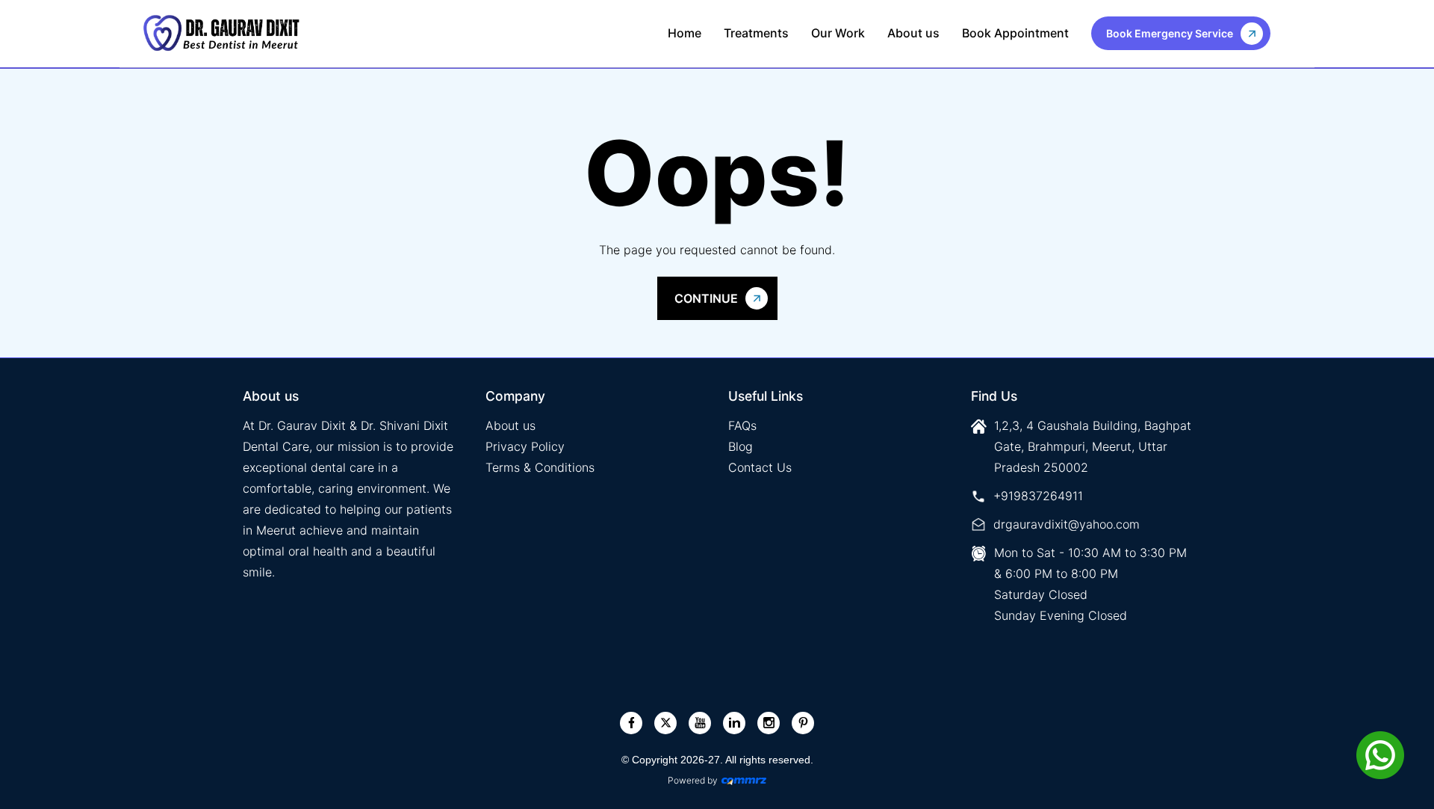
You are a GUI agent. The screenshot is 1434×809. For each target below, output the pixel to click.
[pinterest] (803, 722)
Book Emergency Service (1169, 33)
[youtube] (700, 722)
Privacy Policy (525, 446)
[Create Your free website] (743, 780)
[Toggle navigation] (1286, 33)
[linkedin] (734, 722)
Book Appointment (1015, 32)
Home (684, 32)
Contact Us (760, 467)
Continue (706, 298)
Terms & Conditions (540, 467)
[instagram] (769, 722)
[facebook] (631, 722)
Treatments (756, 32)
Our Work (838, 32)
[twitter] (665, 722)
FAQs (742, 425)
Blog (740, 446)
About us (913, 32)
